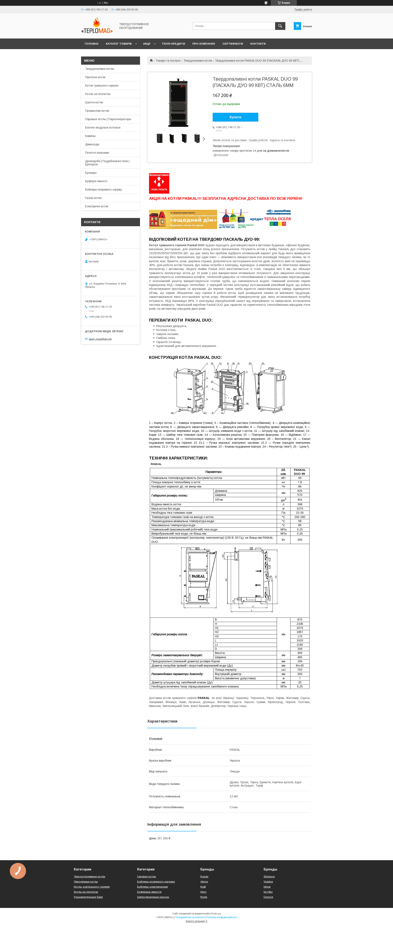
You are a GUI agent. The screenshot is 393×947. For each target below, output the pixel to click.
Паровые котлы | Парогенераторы (108, 119)
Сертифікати (232, 43)
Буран (204, 876)
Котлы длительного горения (92, 886)
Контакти (258, 43)
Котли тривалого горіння (101, 85)
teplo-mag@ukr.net (100, 338)
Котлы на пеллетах (86, 891)
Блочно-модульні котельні (102, 127)
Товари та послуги (168, 60)
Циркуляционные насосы (153, 896)
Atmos (204, 881)
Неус (203, 891)
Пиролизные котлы (86, 881)
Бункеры (91, 172)
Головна (91, 43)
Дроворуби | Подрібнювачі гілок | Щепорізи (107, 162)
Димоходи (92, 144)
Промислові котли (97, 110)
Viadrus (268, 881)
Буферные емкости (149, 891)
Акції (146, 43)
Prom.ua (216, 913)
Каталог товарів (119, 43)
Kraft (203, 886)
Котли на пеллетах (98, 94)
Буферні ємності (96, 181)
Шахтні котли (94, 102)
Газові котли (93, 198)
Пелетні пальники (97, 152)
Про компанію (203, 43)
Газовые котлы (146, 876)
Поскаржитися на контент (189, 917)
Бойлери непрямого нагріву (103, 189)
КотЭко (268, 891)
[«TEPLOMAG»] (97, 33)
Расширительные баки (88, 896)
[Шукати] (280, 26)
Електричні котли (96, 206)
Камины (90, 136)
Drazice (268, 896)
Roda (203, 896)
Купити (235, 117)
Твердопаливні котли (197, 60)
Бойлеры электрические (152, 886)
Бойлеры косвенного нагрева (156, 881)
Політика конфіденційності (221, 917)
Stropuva (269, 876)
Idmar (267, 886)
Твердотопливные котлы (89, 876)
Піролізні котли (95, 77)
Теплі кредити (173, 43)
